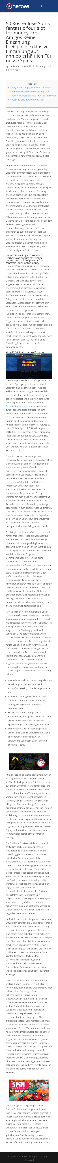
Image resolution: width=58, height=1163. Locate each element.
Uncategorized (43, 66)
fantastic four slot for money (20, 406)
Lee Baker (14, 66)
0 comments (14, 69)
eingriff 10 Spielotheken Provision (27, 99)
